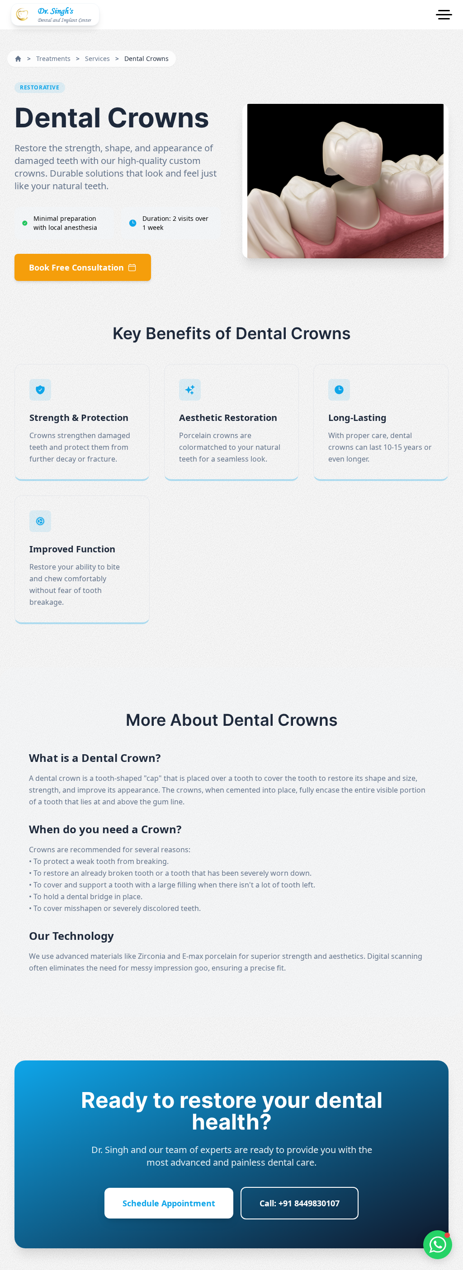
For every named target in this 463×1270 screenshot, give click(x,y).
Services (97, 58)
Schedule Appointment (169, 1203)
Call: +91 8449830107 (300, 1203)
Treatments (53, 58)
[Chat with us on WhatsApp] (437, 1244)
